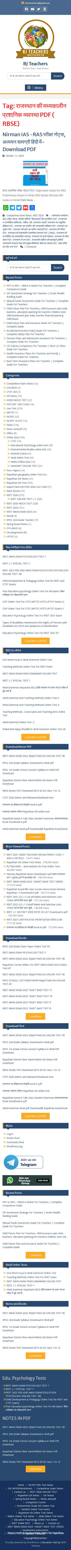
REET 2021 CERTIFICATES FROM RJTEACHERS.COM (34, 919)
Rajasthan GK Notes (17, 478)
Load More (35, 837)
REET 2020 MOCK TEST (19, 503)
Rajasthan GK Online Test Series (24, 862)
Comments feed (15, 1142)
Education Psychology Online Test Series (35, 1520)
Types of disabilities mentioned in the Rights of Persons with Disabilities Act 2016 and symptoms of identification (34, 624)
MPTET (11, 412)
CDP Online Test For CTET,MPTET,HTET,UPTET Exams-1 (33, 608)
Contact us (20, 1492)
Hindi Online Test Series (51, 1516)
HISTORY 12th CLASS (18, 404)
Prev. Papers (13, 470)
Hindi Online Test (20, 457)
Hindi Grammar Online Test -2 (18, 722)
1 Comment (30, 246)
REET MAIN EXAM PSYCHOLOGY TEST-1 (24, 556)
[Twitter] (38, 9)
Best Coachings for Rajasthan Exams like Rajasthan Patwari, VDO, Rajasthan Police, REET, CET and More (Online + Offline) (35, 1533)
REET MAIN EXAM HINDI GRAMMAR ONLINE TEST (29, 673)
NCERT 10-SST (14, 420)
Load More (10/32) (35, 737)
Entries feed (13, 1138)
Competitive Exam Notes (19, 215)
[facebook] (26, 9)
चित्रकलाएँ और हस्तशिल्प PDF (44, 218)
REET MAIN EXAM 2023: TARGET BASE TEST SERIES (35, 881)
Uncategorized (14, 532)
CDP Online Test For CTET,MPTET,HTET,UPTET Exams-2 (33, 601)
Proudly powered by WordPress (22, 1542)
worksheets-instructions (35, 1530)
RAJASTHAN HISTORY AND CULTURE (27, 486)
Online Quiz (13, 437)
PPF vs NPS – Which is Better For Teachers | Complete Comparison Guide (32, 1203)
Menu (39, 88)
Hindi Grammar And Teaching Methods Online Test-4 (30, 704)
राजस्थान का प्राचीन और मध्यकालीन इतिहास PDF (35, 225)
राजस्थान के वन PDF (21, 239)
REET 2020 (38, 215)
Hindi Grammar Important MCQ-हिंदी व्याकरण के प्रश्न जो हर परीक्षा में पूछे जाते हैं (35, 689)
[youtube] (32, 9)
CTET (14, 441)
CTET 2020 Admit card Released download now (27, 797)
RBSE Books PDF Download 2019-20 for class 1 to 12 (31, 790)
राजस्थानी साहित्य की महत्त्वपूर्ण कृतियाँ (47, 239)
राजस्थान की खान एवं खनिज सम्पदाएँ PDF (30, 229)
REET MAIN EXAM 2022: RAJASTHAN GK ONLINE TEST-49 (33, 755)
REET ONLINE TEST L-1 (23, 499)
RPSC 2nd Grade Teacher (20, 520)
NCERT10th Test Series (40, 1485)
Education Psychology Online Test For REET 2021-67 (30, 632)
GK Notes (12, 396)
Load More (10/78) (35, 641)
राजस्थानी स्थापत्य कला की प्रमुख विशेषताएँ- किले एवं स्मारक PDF (29, 243)
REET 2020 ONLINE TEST (43, 1492)
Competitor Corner (36, 1502)
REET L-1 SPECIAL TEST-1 (16, 563)
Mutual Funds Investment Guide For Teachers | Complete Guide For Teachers (33, 1224)
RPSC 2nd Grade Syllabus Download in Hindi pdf (27, 762)
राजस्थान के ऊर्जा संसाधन (42, 236)
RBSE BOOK (13, 491)
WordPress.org (14, 1146)
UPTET (10, 536)
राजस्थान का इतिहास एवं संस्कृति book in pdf (22, 804)
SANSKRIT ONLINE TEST (24, 465)
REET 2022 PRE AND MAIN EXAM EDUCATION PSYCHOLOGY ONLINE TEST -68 (35, 572)
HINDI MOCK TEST (17, 400)
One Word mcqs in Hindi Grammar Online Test (27, 659)
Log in (10, 1133)
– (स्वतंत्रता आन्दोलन (59, 215)
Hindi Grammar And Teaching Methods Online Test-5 (30, 697)
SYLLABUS (12, 528)
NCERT (10, 416)
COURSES (12, 387)
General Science (19, 453)
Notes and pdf (14, 429)
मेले (30, 222)
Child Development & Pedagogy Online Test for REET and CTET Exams (33, 582)
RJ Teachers (35, 63)
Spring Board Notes (17, 524)
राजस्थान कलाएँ (39, 222)
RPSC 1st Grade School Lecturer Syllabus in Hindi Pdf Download (30, 771)
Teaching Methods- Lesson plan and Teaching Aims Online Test (33, 713)
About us (39, 1523)
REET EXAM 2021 (21, 1523)
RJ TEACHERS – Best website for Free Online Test (33, 866)
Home (21, 1485)
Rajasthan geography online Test (24, 474)
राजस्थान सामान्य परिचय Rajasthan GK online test (26, 811)
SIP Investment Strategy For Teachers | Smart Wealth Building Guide (31, 1214)
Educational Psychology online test (29, 445)
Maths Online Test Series (21, 1516)
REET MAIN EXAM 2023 (19, 511)
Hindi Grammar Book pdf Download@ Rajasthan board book (35, 828)
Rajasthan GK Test (17, 482)
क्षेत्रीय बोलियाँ (24, 218)
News (10, 424)
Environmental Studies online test (28, 449)
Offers (10, 433)
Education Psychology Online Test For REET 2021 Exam (32, 615)
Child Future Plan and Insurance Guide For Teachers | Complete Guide (31, 1245)
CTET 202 (12, 391)
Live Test (11, 408)
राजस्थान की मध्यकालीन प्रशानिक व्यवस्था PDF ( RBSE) (31, 232)
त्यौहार (25, 222)
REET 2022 (12, 507)
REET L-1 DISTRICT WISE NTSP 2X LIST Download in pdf (37, 912)
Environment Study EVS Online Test (35, 1506)
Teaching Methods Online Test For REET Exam (27, 666)
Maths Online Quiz (20, 461)
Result (10, 515)
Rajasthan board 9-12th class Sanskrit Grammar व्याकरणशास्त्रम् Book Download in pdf (35, 820)
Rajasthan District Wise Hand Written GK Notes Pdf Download (29, 782)
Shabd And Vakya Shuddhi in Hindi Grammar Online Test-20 (34, 729)
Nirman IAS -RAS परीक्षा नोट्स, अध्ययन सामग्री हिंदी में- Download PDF (33, 141)
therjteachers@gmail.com (37, 3)
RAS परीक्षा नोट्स (9, 218)
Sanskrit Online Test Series (35, 1509)
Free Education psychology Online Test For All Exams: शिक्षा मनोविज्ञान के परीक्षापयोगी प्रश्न (33, 593)
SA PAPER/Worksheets (20, 1488)
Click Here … (27, 200)
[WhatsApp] (44, 9)
